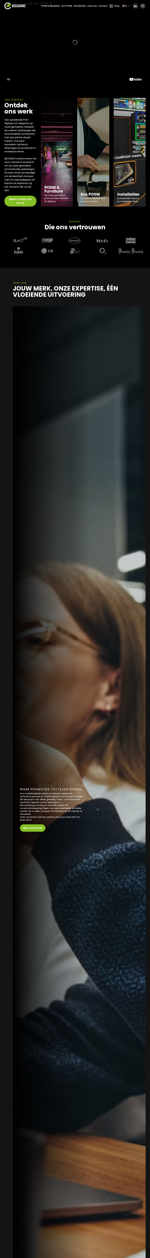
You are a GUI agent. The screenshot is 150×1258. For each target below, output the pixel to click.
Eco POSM (67, 6)
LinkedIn (135, 6)
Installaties (80, 6)
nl (126, 6)
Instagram (143, 6)
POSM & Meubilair (50, 6)
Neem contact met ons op (20, 201)
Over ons (92, 6)
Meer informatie (32, 828)
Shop (117, 5)
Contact (103, 6)
